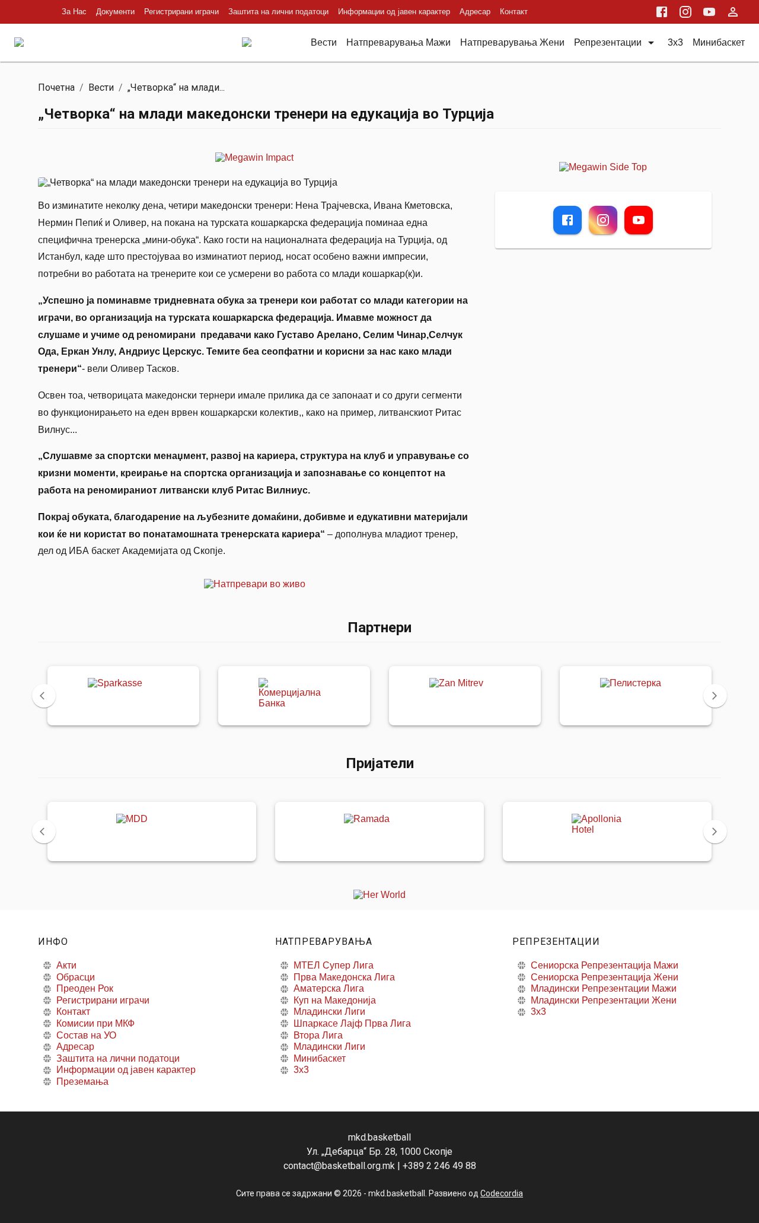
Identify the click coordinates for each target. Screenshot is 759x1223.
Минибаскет (320, 1058)
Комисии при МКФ (95, 1023)
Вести (101, 87)
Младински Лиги (329, 1012)
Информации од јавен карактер (394, 11)
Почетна (56, 87)
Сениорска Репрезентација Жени (604, 977)
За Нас (74, 11)
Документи (115, 11)
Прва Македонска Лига (344, 977)
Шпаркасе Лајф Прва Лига (352, 1023)
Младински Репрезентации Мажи (604, 988)
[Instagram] (603, 220)
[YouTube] (638, 220)
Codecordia (501, 1193)
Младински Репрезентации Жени (604, 1000)
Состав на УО (86, 1035)
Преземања (82, 1082)
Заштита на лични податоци (278, 11)
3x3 (301, 1070)
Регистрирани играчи (181, 11)
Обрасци (75, 977)
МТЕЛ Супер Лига (334, 965)
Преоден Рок (84, 988)
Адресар (475, 11)
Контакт (514, 11)
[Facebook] (567, 220)
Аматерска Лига (329, 988)
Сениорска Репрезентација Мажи (604, 965)
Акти (66, 965)
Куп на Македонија (335, 1000)
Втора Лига (318, 1035)
